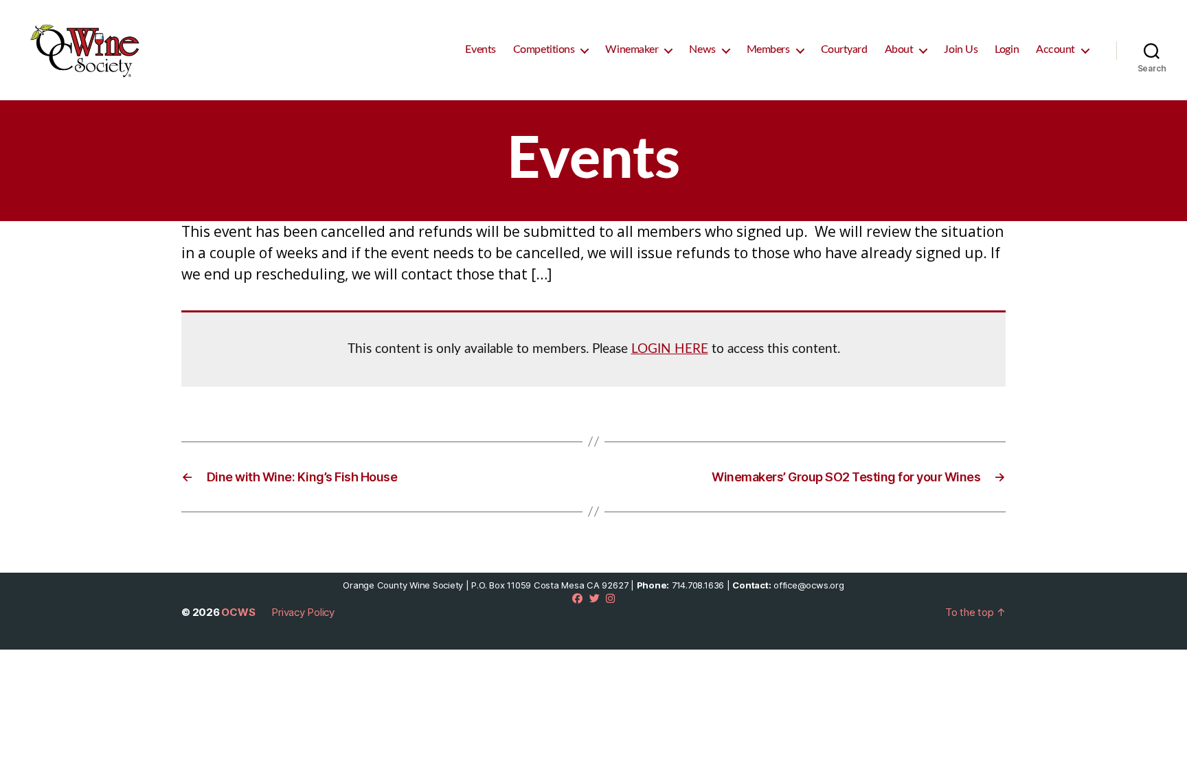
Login (1007, 49)
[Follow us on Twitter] (594, 598)
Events (480, 49)
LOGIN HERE (669, 349)
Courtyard (844, 49)
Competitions (544, 49)
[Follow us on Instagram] (610, 598)
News (702, 49)
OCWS (238, 612)
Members (768, 49)
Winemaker (631, 49)
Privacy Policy (303, 612)
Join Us (960, 49)
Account (1055, 49)
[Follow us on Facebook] (577, 598)
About (899, 49)
